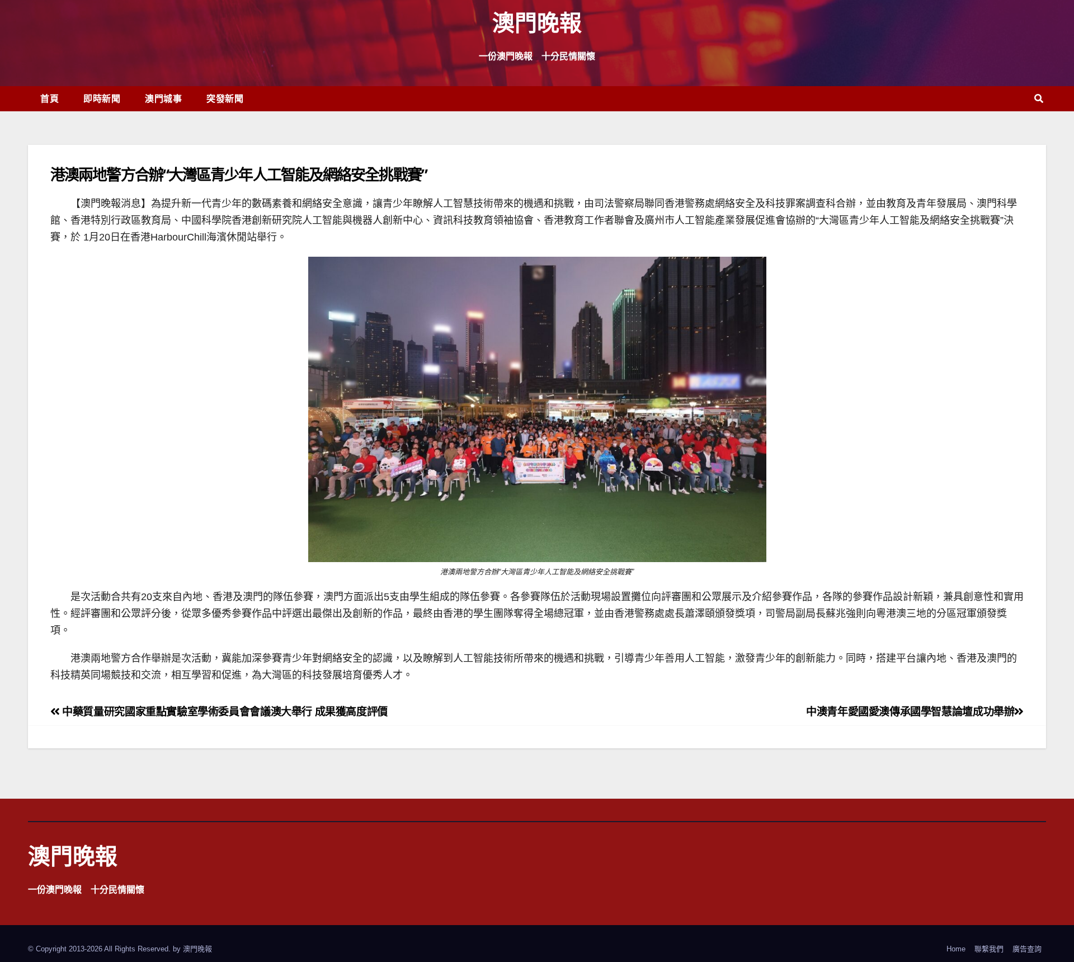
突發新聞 (224, 98)
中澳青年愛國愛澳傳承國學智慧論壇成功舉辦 (910, 712)
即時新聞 (101, 98)
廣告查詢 (1027, 949)
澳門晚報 (537, 22)
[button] (1038, 98)
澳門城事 (163, 98)
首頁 (49, 98)
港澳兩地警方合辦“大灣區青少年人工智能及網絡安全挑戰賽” (238, 174)
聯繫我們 (989, 949)
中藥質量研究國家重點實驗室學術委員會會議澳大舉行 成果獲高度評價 (224, 712)
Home (955, 949)
